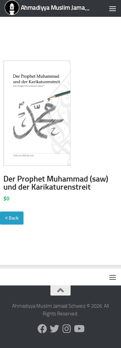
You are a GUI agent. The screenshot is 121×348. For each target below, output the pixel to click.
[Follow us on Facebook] (42, 329)
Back (13, 218)
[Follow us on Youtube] (78, 329)
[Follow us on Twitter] (54, 329)
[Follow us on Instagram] (66, 329)
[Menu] (112, 8)
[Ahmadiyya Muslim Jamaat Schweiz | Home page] (47, 8)
